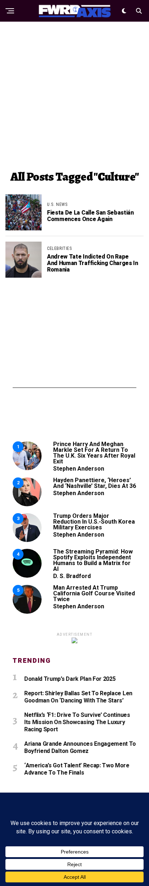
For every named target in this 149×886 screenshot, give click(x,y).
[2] (27, 504)
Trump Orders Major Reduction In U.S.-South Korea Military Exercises (94, 521)
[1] (27, 468)
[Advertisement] (74, 96)
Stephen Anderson (78, 468)
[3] (27, 540)
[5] (27, 611)
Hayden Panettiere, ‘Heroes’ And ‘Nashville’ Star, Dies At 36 (94, 483)
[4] (27, 575)
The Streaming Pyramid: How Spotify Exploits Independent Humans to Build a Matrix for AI (93, 560)
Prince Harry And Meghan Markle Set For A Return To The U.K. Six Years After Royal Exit (94, 453)
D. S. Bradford (72, 576)
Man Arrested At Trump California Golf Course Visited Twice (94, 593)
